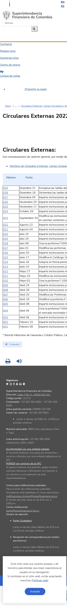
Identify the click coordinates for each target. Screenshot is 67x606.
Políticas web (40, 580)
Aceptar (35, 591)
